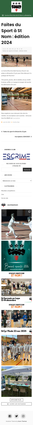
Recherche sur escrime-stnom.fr (16, 165)
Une (2, 194)
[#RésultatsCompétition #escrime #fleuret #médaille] (16, 287)
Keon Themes (22, 421)
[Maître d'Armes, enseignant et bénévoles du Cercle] (16, 256)
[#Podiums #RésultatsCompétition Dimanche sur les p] (16, 319)
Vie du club (16, 122)
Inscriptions (16, 118)
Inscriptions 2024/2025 (22, 137)
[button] (16, 15)
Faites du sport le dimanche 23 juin (14, 132)
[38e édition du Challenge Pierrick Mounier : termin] (16, 224)
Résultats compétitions (8, 191)
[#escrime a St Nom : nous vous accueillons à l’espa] (16, 381)
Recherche (27, 170)
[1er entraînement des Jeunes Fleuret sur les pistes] (16, 350)
